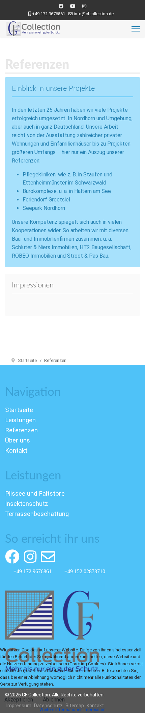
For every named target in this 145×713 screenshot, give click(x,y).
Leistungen (20, 420)
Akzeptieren (18, 699)
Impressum (95, 709)
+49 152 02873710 (84, 571)
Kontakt (16, 450)
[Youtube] (73, 6)
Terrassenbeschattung (37, 514)
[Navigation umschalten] (9, 403)
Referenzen (21, 430)
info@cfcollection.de (94, 13)
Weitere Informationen (61, 709)
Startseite (19, 410)
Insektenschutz (26, 503)
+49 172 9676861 (48, 13)
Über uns (17, 440)
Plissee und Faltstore (35, 493)
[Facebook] (61, 6)
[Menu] (136, 28)
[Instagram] (84, 6)
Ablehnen (54, 699)
